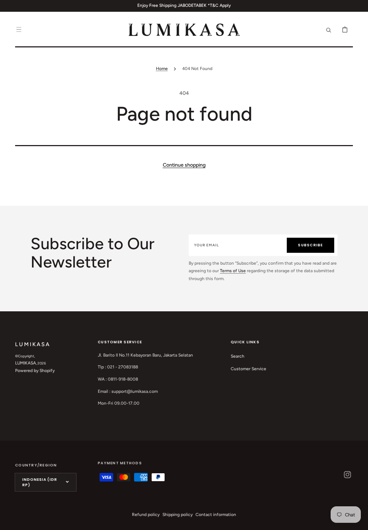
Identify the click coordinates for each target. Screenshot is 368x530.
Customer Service (248, 368)
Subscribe (310, 245)
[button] (19, 29)
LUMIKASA (25, 363)
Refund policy (146, 514)
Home (162, 68)
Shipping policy (177, 514)
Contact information (216, 514)
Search (237, 356)
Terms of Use (233, 270)
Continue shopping (184, 165)
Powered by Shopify (35, 370)
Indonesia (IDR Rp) (39, 482)
